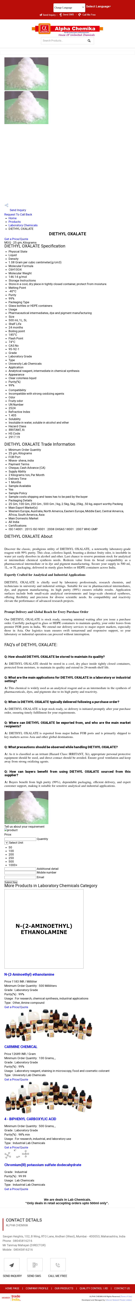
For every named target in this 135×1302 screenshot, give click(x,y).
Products (15, 221)
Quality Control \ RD (94, 1288)
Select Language (98, 6)
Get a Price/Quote (16, 239)
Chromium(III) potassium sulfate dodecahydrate (42, 1165)
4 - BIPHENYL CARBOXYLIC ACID (30, 1119)
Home (13, 218)
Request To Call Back (18, 214)
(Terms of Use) (126, 1296)
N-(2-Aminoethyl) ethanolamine (29, 974)
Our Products (64, 1288)
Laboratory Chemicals (23, 225)
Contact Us (122, 1288)
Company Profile (37, 1288)
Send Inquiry (17, 210)
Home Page (12, 1288)
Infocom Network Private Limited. (118, 1300)
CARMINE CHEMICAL (20, 1047)
